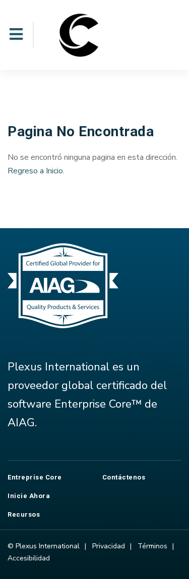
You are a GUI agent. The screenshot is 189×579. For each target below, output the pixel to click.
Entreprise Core (35, 477)
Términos (152, 546)
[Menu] (16, 35)
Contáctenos (124, 477)
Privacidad (108, 546)
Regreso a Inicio (35, 170)
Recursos (24, 514)
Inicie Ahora (29, 496)
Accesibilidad (29, 558)
